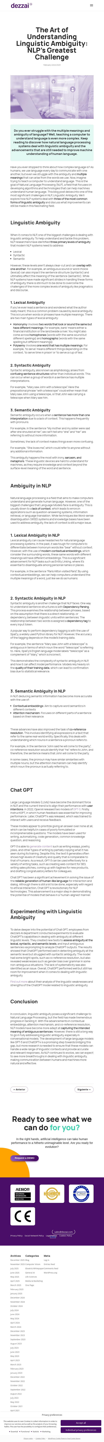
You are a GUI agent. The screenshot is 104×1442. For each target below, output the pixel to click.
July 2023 (14, 1348)
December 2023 (17, 1331)
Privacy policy (28, 1438)
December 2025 (17, 1260)
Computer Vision (32, 1264)
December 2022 (17, 1377)
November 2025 (17, 1264)
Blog (27, 1260)
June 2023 (14, 1352)
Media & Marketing (34, 1281)
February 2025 (16, 1289)
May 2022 (14, 1402)
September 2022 (17, 1389)
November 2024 (17, 1302)
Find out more (18, 981)
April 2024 (15, 1322)
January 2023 (16, 1373)
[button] (81, 1423)
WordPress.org (50, 1272)
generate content (41, 846)
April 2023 (15, 1360)
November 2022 (17, 1381)
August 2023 (16, 1343)
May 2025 (14, 1276)
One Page (29, 1285)
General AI (30, 1272)
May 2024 (14, 1318)
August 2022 (16, 1393)
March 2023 (15, 1364)
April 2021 (15, 1410)
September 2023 (17, 1339)
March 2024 (15, 1327)
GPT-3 (77, 809)
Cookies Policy (40, 1438)
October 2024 (16, 1306)
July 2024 (14, 1310)
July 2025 (14, 1268)
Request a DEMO (24, 1158)
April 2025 (15, 1281)
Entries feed (49, 1264)
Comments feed (51, 1268)
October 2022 (16, 1385)
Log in (46, 1260)
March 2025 (15, 1285)
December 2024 (17, 1297)
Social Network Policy (34, 1235)
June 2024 (14, 1314)
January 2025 (16, 1293)
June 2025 (14, 1272)
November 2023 (17, 1335)
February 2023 (16, 1368)
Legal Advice (51, 1235)
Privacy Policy (16, 1235)
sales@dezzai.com (63, 1231)
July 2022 (14, 1398)
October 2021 (16, 1406)
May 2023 (14, 1356)
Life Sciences (31, 1276)
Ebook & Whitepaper (34, 1268)
